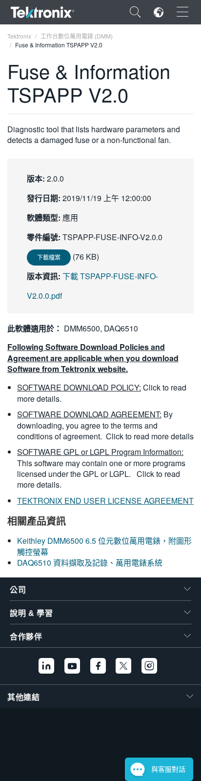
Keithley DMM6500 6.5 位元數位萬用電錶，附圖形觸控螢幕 (104, 546)
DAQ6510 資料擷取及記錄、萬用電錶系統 (89, 562)
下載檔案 (48, 257)
